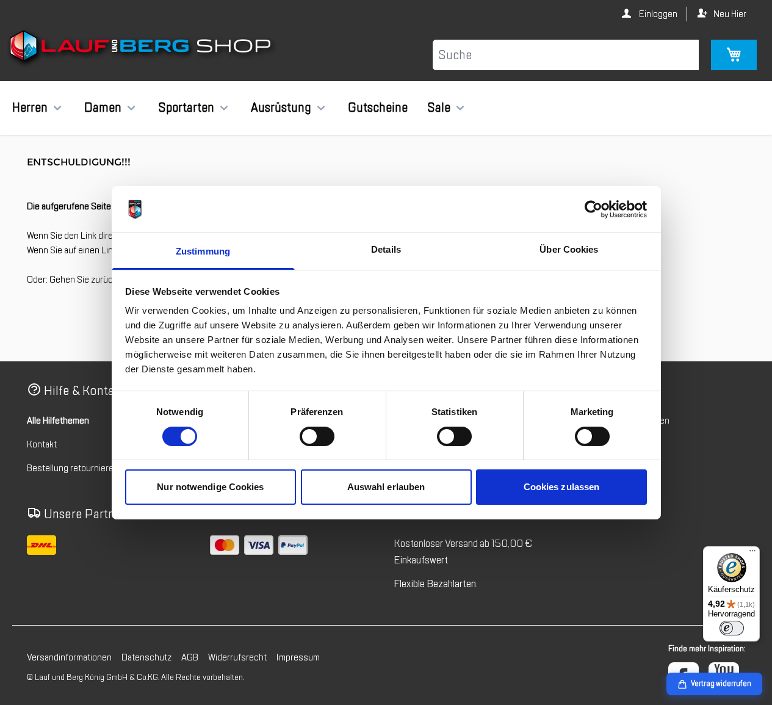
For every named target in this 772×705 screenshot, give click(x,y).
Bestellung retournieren (72, 468)
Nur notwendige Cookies (210, 487)
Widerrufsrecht (237, 657)
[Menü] (752, 553)
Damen (102, 107)
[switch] (317, 436)
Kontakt (42, 444)
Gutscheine (378, 107)
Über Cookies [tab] (568, 249)
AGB (189, 657)
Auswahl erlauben (386, 487)
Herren (30, 107)
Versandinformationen (69, 657)
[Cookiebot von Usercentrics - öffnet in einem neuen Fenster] (593, 209)
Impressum (298, 657)
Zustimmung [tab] (203, 251)
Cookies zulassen (562, 487)
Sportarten (186, 107)
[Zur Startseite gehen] (142, 48)
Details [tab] (386, 249)
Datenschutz (146, 657)
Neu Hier (729, 14)
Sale (438, 107)
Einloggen (657, 14)
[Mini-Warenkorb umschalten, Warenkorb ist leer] (734, 55)
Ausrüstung (281, 107)
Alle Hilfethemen (58, 420)
